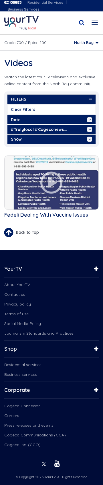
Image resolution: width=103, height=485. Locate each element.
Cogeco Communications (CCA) (35, 435)
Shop (10, 349)
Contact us (14, 294)
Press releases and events (29, 425)
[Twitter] (44, 463)
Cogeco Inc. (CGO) (22, 444)
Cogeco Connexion (22, 405)
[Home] (21, 23)
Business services (20, 374)
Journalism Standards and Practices (39, 333)
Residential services (22, 364)
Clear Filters (23, 109)
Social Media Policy (22, 323)
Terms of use (16, 313)
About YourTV (17, 284)
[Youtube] (57, 463)
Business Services (23, 9)
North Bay (84, 42)
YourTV (13, 269)
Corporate (17, 390)
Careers (11, 415)
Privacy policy (17, 304)
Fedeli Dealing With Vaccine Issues (46, 214)
